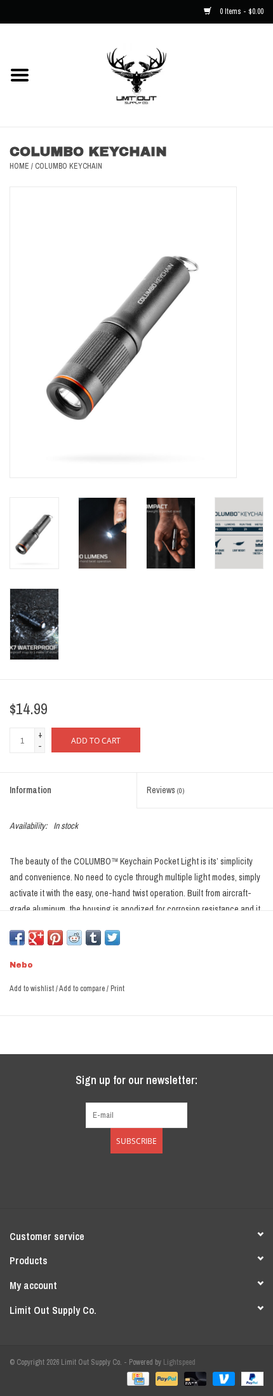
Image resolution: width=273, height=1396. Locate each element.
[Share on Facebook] (17, 937)
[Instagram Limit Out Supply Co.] (148, 1179)
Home (19, 166)
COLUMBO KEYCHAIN (68, 166)
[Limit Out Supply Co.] (156, 74)
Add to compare (83, 989)
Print (117, 989)
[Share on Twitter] (112, 937)
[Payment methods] (136, 1378)
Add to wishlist (32, 989)
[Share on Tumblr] (93, 937)
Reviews (165, 790)
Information (30, 790)
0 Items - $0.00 (240, 11)
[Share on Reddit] (74, 937)
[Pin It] (55, 937)
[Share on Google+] (36, 937)
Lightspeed (179, 1362)
